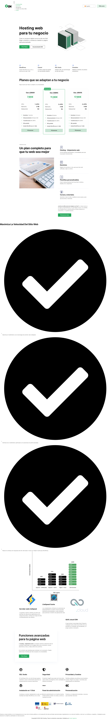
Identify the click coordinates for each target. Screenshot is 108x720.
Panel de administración (51, 690)
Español (88, 6)
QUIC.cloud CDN (72, 620)
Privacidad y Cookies (73, 674)
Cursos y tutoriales (67, 195)
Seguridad (46, 674)
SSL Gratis (23, 674)
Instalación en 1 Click (27, 690)
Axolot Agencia (73, 718)
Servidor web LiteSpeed (28, 609)
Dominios (63, 165)
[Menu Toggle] (14, 2)
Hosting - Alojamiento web (70, 150)
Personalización (71, 690)
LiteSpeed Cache (48, 604)
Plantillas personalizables (69, 180)
